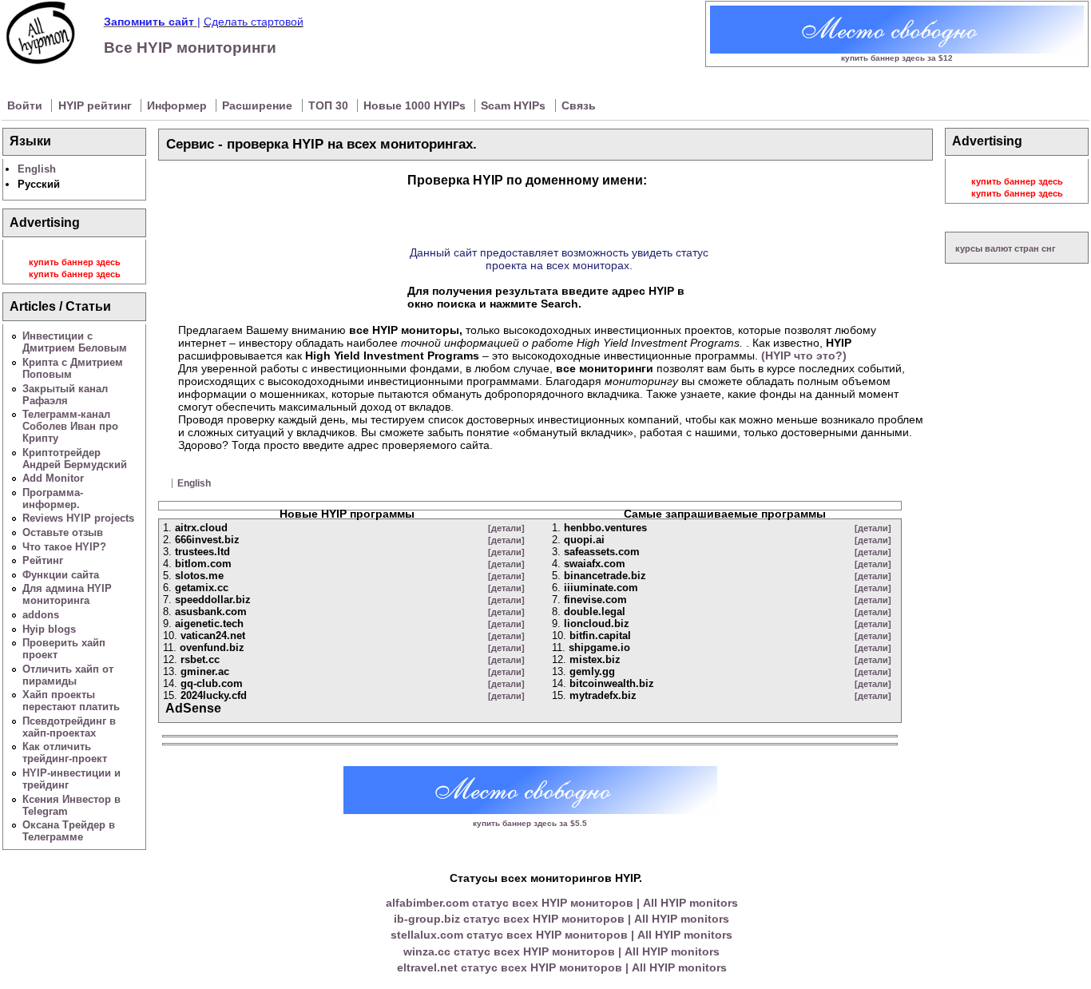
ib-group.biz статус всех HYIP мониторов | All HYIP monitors (561, 918)
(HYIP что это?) (804, 355)
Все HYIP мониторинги (190, 47)
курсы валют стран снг (1005, 248)
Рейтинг (42, 560)
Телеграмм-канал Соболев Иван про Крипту (70, 426)
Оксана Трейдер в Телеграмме (68, 831)
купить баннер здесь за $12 (897, 58)
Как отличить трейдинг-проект (64, 753)
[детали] (506, 528)
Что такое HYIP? (64, 547)
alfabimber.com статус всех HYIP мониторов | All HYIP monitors (562, 902)
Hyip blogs (49, 629)
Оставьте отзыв (62, 532)
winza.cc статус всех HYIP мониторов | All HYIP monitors (561, 951)
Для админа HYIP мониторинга (67, 594)
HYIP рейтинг (96, 105)
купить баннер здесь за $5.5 (530, 823)
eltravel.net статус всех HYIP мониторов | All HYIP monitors (562, 967)
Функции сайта (60, 575)
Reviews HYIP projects (78, 518)
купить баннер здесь (75, 262)
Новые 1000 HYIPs (416, 105)
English (37, 169)
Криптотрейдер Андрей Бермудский (74, 459)
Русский (39, 184)
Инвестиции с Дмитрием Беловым (74, 342)
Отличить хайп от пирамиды (67, 675)
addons (40, 615)
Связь (578, 105)
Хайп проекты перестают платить (71, 701)
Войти (26, 105)
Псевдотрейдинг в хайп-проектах (69, 727)
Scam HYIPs (515, 105)
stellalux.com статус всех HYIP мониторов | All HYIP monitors (561, 934)
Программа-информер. (52, 498)
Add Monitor (53, 478)
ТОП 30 (329, 105)
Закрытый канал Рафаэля (65, 395)
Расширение (259, 105)
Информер (178, 105)
